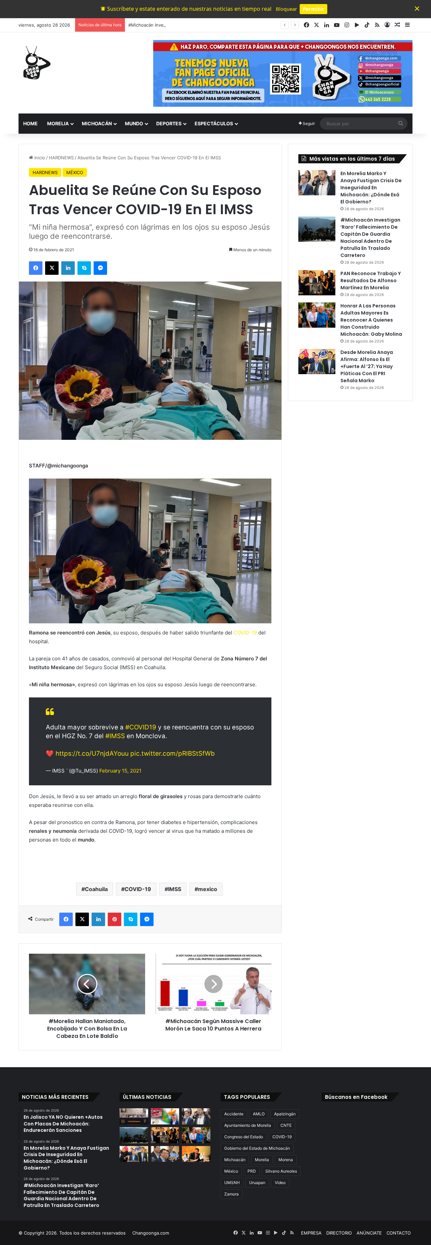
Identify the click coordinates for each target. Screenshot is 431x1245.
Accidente (233, 1113)
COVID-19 (246, 632)
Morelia (262, 1159)
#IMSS (115, 736)
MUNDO (134, 123)
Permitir (313, 8)
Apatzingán (285, 1113)
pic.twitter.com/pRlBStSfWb (172, 753)
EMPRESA (311, 1233)
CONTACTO (399, 1233)
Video (280, 1182)
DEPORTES (168, 123)
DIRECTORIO (339, 1233)
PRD (251, 1171)
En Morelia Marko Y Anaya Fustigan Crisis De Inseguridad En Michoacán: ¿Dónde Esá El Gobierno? (371, 187)
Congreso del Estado (243, 1136)
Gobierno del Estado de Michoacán (257, 1148)
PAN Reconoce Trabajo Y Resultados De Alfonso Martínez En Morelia (370, 280)
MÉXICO (74, 172)
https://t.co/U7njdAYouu (92, 753)
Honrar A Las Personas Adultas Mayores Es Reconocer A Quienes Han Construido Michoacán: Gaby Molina (371, 319)
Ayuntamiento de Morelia (247, 1125)
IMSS (174, 889)
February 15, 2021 (120, 770)
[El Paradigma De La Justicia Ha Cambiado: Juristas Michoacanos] (134, 1116)
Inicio (39, 157)
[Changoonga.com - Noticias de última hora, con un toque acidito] (35, 62)
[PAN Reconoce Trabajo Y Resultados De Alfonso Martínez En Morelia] (316, 282)
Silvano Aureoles (281, 1171)
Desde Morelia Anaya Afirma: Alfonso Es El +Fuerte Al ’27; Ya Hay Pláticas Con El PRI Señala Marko (366, 366)
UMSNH (232, 1182)
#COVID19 (140, 727)
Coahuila (96, 889)
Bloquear (286, 8)
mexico (207, 889)
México (231, 1171)
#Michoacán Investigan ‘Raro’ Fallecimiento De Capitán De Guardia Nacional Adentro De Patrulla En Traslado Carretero (251, 25)
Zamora (231, 1194)
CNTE (286, 1125)
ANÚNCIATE (369, 1233)
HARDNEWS (61, 157)
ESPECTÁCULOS (214, 123)
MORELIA (58, 123)
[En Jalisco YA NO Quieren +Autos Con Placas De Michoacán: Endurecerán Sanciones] (165, 1116)
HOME (30, 123)
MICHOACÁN (97, 123)
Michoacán (234, 1159)
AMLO (259, 1113)
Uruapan (257, 1182)
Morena (285, 1159)
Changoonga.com (150, 1233)
